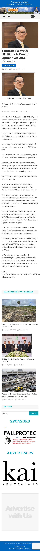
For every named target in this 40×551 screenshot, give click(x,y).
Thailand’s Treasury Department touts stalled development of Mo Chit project (19, 395)
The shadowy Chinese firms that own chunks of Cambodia (20, 325)
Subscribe (19, 4)
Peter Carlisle (19, 69)
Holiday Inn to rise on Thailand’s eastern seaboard (18, 360)
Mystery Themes (20, 546)
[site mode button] (32, 16)
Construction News (9, 65)
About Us (11, 4)
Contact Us (28, 4)
